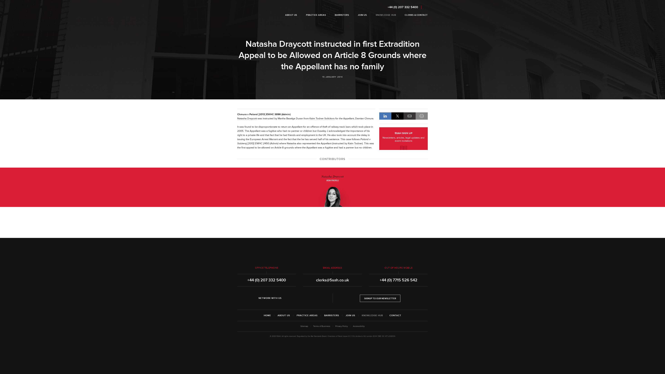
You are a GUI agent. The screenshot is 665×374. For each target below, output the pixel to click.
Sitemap (304, 326)
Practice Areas (307, 315)
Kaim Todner (355, 143)
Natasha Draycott (247, 118)
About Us (284, 315)
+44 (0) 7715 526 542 (398, 280)
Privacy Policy (341, 326)
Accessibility (359, 326)
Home (267, 315)
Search (425, 7)
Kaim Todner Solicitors (322, 118)
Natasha (291, 143)
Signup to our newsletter (380, 298)
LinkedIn (385, 116)
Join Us (350, 315)
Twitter (298, 298)
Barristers (331, 315)
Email (410, 116)
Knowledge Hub (372, 315)
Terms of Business (321, 326)
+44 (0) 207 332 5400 (403, 7)
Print (422, 116)
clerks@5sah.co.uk (332, 280)
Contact (395, 315)
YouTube (307, 298)
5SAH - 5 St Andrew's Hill (248, 11)
